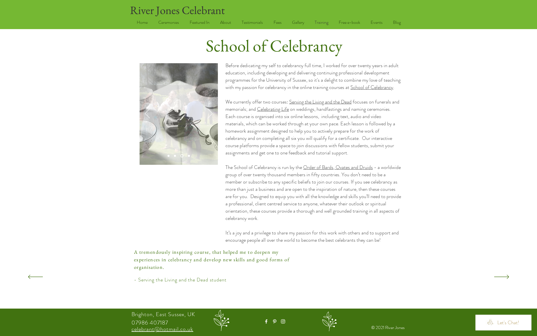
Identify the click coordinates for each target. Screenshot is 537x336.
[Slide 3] (175, 156)
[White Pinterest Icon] (274, 321)
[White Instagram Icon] (283, 321)
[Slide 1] (189, 156)
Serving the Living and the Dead (320, 101)
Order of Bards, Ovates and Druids (338, 167)
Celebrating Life (273, 109)
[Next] (210, 114)
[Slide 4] (168, 156)
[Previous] (147, 114)
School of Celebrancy (371, 87)
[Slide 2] (181, 156)
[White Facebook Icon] (266, 321)
